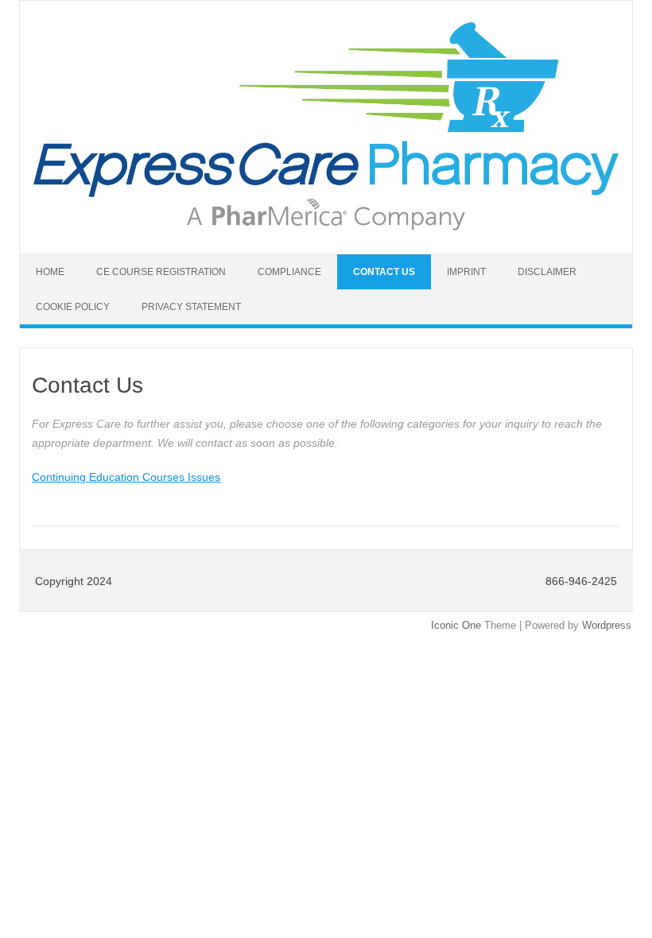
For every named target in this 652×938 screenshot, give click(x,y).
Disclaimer (547, 271)
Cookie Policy (73, 306)
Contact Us (384, 271)
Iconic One (456, 625)
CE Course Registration (161, 271)
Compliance (289, 271)
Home (50, 271)
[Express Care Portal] (326, 226)
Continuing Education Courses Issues (126, 477)
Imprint (466, 271)
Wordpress (606, 625)
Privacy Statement (191, 306)
